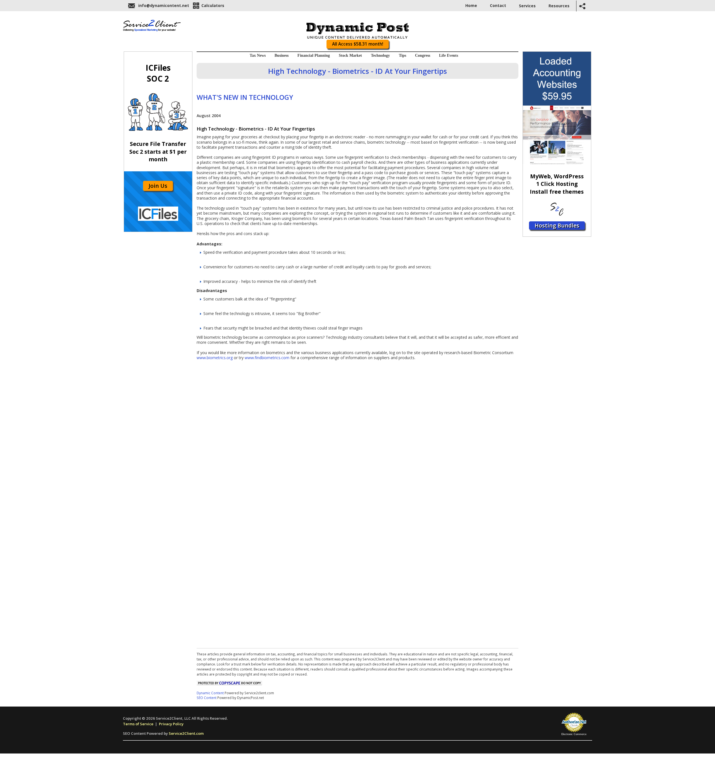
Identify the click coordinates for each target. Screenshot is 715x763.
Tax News (258, 55)
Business (282, 55)
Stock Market (350, 55)
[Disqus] (357, 430)
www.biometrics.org (215, 357)
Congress (422, 55)
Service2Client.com (186, 733)
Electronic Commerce (574, 734)
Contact (498, 5)
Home (471, 5)
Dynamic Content (210, 693)
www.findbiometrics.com (267, 357)
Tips (402, 55)
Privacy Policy (171, 723)
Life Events (448, 55)
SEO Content (206, 697)
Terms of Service (138, 723)
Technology (380, 55)
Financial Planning (313, 55)
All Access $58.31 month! (357, 44)
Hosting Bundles (557, 225)
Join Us (158, 185)
